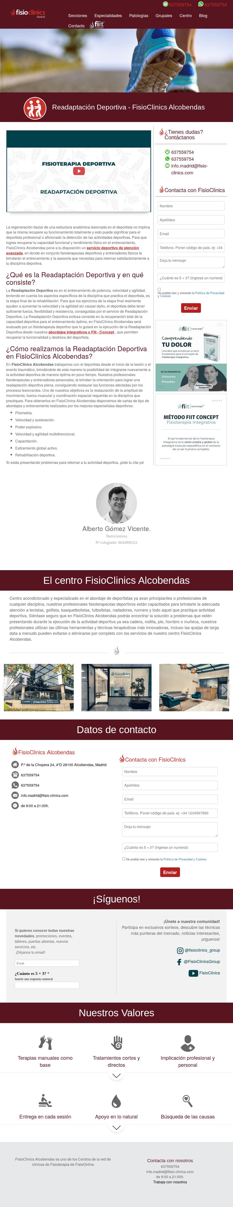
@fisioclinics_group (202, 950)
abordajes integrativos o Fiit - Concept (81, 332)
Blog (203, 15)
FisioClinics (209, 973)
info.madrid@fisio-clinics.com (189, 169)
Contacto (76, 25)
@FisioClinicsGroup (201, 961)
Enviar (191, 308)
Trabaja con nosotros (170, 1181)
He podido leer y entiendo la (191, 294)
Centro (186, 15)
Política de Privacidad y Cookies (185, 859)
